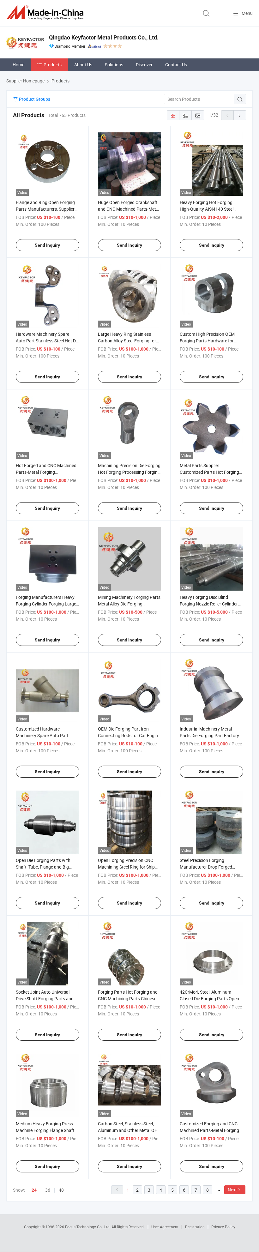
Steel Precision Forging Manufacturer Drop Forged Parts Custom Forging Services (210, 866)
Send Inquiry (47, 245)
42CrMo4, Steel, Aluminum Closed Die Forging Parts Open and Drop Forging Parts (209, 998)
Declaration (195, 1226)
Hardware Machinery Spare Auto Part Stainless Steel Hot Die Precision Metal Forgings (47, 340)
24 (34, 1190)
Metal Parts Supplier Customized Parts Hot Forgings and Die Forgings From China (210, 472)
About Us (83, 65)
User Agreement (164, 1226)
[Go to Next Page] (240, 115)
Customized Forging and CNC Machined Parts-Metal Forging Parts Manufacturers (209, 1130)
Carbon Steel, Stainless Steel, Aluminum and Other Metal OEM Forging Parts (129, 1130)
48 (61, 1190)
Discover (144, 65)
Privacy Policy (223, 1226)
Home (18, 65)
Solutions (114, 65)
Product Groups (34, 99)
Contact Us (176, 65)
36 (47, 1190)
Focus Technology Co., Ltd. (88, 1226)
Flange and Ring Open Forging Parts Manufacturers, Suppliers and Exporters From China (46, 209)
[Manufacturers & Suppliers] (46, 12)
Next (232, 1190)
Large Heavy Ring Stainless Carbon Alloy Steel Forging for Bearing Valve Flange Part (127, 340)
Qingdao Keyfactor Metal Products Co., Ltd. (104, 37)
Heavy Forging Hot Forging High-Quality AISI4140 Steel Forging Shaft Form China (206, 209)
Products (53, 65)
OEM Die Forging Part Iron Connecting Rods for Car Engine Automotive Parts (129, 735)
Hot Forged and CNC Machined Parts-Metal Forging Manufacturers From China (46, 472)
